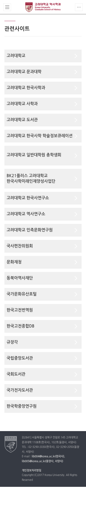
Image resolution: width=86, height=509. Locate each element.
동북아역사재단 (20, 278)
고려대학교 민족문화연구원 (30, 230)
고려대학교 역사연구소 (26, 214)
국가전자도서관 (20, 390)
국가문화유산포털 (22, 294)
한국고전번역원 (20, 310)
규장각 (12, 342)
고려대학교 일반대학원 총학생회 (34, 155)
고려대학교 (16, 56)
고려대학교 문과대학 (24, 72)
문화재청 (14, 262)
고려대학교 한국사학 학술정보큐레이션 (40, 136)
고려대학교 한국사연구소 (28, 198)
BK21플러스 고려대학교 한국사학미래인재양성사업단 (31, 178)
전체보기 (7, 7)
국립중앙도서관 (20, 358)
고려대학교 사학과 (22, 104)
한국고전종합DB (20, 326)
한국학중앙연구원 (22, 406)
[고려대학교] (10, 444)
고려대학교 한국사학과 (26, 88)
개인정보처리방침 (31, 470)
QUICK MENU (79, 7)
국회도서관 (16, 374)
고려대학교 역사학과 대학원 (43, 7)
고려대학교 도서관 (22, 120)
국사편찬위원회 (20, 246)
